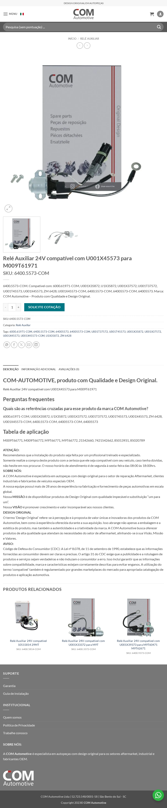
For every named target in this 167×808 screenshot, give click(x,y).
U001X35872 (135, 331)
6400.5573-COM (43, 331)
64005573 (62, 331)
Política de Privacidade (19, 725)
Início (72, 38)
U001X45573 (11, 335)
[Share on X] (21, 344)
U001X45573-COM (33, 335)
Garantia (9, 686)
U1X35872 (52, 335)
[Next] (155, 133)
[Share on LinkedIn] (36, 344)
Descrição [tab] (11, 369)
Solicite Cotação (44, 307)
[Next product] (80, 45)
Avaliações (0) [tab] (69, 369)
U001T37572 (99, 331)
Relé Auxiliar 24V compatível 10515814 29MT (28, 645)
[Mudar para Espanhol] (22, 14)
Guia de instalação (16, 693)
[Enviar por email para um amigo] (28, 344)
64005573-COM (80, 331)
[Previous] (11, 133)
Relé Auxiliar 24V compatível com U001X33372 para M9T (83, 645)
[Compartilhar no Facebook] (14, 344)
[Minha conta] (160, 14)
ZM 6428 (65, 335)
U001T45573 (117, 331)
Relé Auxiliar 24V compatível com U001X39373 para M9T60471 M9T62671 (138, 646)
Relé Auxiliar (89, 38)
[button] (10, 14)
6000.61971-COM (21, 331)
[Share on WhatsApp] (6, 344)
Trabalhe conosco (15, 733)
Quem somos (12, 717)
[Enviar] (159, 27)
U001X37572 (153, 331)
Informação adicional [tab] (38, 369)
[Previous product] (87, 45)
